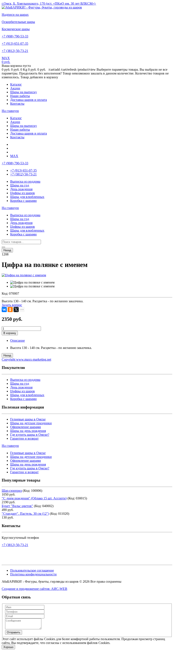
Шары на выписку (23, 92)
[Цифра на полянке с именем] (24, 275)
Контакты (17, 103)
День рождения (21, 189)
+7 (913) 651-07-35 (15, 43)
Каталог (16, 84)
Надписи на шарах (15, 14)
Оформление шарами (25, 427)
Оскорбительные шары (18, 22)
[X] (16, 309)
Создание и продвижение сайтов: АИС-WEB (34, 589)
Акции (15, 88)
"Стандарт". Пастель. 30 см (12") (25, 513)
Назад (7, 250)
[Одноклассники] (10, 309)
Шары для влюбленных (27, 197)
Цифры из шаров (22, 193)
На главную (10, 111)
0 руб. (6, 62)
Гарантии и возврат (24, 438)
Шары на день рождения (28, 431)
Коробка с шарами (23, 200)
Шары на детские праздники (31, 423)
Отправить (13, 632)
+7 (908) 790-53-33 (15, 36)
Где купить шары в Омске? (29, 434)
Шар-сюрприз (12, 490)
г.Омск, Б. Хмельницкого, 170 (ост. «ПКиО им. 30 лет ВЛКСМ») (49, 3)
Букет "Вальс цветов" (17, 506)
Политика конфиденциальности (33, 574)
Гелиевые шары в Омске (28, 419)
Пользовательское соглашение (32, 570)
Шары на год (19, 185)
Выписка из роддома (25, 181)
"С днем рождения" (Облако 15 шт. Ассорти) (34, 498)
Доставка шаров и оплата (28, 100)
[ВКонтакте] (4, 309)
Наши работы (20, 96)
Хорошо (8, 647)
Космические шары (16, 29)
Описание (17, 340)
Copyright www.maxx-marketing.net (26, 359)
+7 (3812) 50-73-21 (15, 51)
